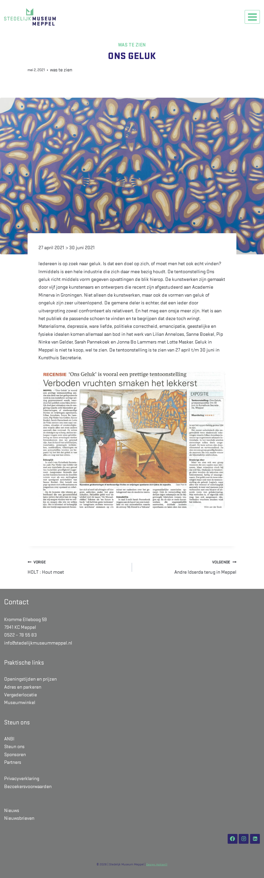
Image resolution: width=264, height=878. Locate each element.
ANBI (9, 739)
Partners (12, 762)
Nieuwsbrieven (19, 818)
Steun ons (14, 746)
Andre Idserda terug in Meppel (205, 567)
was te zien (132, 45)
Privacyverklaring (21, 778)
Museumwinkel (19, 702)
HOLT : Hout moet (46, 567)
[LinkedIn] (255, 839)
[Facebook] (232, 839)
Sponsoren (15, 754)
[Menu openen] (252, 17)
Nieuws (11, 810)
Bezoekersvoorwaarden (28, 786)
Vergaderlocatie (20, 694)
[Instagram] (244, 839)
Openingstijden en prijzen (30, 679)
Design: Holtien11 (156, 864)
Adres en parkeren (22, 687)
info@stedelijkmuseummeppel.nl (38, 643)
